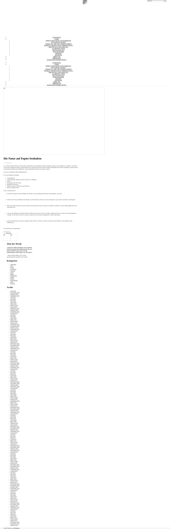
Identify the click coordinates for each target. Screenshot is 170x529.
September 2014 (14, 488)
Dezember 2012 (14, 522)
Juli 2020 (12, 390)
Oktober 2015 (14, 468)
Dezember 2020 (14, 382)
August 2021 (14, 369)
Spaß (11, 282)
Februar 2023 (14, 340)
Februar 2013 (14, 519)
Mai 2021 (13, 374)
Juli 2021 (12, 370)
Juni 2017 (13, 436)
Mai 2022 (13, 354)
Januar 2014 (13, 501)
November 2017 (14, 428)
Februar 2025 (14, 305)
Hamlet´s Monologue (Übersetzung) (58, 45)
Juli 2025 (12, 297)
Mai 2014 (13, 495)
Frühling (58, 55)
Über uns (56, 56)
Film (11, 266)
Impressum (57, 58)
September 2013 (14, 507)
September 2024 (14, 311)
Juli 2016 (12, 453)
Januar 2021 (13, 380)
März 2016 (13, 460)
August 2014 (14, 490)
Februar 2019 (14, 404)
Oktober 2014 (14, 487)
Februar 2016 (14, 461)
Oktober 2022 (14, 347)
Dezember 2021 (14, 362)
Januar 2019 (13, 405)
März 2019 (13, 402)
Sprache (12, 283)
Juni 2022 (13, 353)
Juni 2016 (13, 455)
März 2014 (13, 498)
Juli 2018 (12, 415)
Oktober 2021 (14, 366)
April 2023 (13, 337)
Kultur (12, 267)
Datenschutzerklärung (56, 60)
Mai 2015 (13, 476)
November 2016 (14, 447)
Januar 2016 (13, 463)
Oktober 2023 (14, 327)
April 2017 (13, 439)
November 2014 (14, 485)
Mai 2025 (13, 300)
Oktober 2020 (14, 385)
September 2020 (14, 386)
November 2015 (14, 466)
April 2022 (13, 356)
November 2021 (14, 364)
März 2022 (13, 358)
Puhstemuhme (58, 52)
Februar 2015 (14, 480)
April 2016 (13, 458)
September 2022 (14, 348)
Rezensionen (14, 280)
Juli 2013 (12, 511)
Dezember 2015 (14, 464)
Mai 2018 (13, 418)
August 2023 (14, 331)
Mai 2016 (13, 456)
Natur (8, 231)
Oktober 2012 (14, 525)
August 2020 (14, 388)
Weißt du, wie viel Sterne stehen (58, 44)
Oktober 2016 (14, 448)
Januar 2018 (13, 425)
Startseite (57, 37)
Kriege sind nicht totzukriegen (58, 40)
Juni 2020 (13, 391)
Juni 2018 (13, 417)
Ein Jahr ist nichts (58, 42)
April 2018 (13, 420)
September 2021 (14, 367)
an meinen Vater (58, 48)
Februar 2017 (14, 442)
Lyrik (57, 39)
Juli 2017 (12, 434)
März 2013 (13, 517)
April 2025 (13, 302)
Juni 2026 (13, 291)
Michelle (8, 233)
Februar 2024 (14, 321)
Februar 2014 (14, 499)
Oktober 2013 (14, 506)
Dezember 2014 (14, 483)
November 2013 (14, 504)
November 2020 (14, 383)
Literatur (12, 271)
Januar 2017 (13, 444)
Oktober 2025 (14, 294)
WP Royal (16, 528)
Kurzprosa (13, 269)
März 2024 (13, 319)
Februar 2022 (14, 359)
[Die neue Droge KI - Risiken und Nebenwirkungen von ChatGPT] (14, 240)
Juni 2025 (13, 299)
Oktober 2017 (14, 429)
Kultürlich (3, 5)
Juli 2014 (12, 491)
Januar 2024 (13, 323)
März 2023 (13, 339)
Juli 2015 (12, 472)
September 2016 (14, 450)
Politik (12, 277)
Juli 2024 (12, 315)
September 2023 (14, 329)
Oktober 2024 (14, 310)
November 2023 (14, 326)
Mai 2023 (13, 335)
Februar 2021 (14, 378)
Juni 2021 (13, 372)
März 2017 (13, 440)
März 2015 (13, 479)
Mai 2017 (13, 437)
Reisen (12, 279)
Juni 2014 (13, 493)
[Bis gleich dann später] (7, 240)
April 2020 (13, 394)
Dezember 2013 (14, 503)
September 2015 (14, 469)
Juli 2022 (12, 351)
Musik (12, 274)
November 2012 (14, 523)
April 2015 (13, 477)
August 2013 (14, 509)
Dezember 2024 (14, 308)
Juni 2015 (13, 474)
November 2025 (14, 292)
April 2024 (13, 318)
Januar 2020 (13, 399)
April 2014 (13, 496)
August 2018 (14, 413)
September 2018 (14, 412)
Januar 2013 (13, 520)
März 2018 (13, 421)
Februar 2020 (14, 397)
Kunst (5, 231)
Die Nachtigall (58, 50)
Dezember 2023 (14, 324)
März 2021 (13, 377)
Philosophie (13, 275)
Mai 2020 (13, 393)
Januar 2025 (13, 307)
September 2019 (14, 401)
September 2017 (14, 431)
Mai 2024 (13, 316)
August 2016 (14, 452)
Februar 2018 (14, 423)
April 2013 (13, 515)
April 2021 (13, 375)
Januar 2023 (13, 342)
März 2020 (13, 396)
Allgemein (13, 264)
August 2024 (14, 313)
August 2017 (14, 433)
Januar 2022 (13, 361)
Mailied (58, 53)
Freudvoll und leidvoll (58, 47)
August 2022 (14, 350)
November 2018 (14, 409)
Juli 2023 (12, 332)
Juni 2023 (13, 334)
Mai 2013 (13, 514)
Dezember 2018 (14, 407)
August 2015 (14, 471)
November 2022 (14, 345)
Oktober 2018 (14, 410)
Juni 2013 (13, 512)
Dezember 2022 (14, 343)
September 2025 (14, 296)
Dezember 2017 (14, 426)
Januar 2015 (13, 482)
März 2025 (13, 304)
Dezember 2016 (14, 445)
